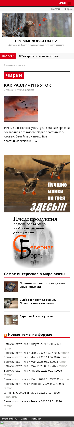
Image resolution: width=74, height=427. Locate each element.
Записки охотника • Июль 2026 (24, 353)
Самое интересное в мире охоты (34, 273)
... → (35, 141)
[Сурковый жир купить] (11, 322)
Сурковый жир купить (36, 316)
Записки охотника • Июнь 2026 (24, 357)
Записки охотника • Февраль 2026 (26, 384)
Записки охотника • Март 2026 (24, 379)
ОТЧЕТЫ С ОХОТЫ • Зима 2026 (24, 392)
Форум (68, 9)
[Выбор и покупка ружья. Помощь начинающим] (11, 306)
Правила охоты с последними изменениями (42, 285)
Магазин (56, 9)
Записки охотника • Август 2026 (25, 344)
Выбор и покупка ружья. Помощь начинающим (38, 301)
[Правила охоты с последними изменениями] (11, 289)
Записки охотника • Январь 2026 (25, 401)
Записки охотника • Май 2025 (23, 361)
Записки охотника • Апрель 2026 (25, 370)
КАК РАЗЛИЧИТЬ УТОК (27, 85)
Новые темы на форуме (30, 334)
